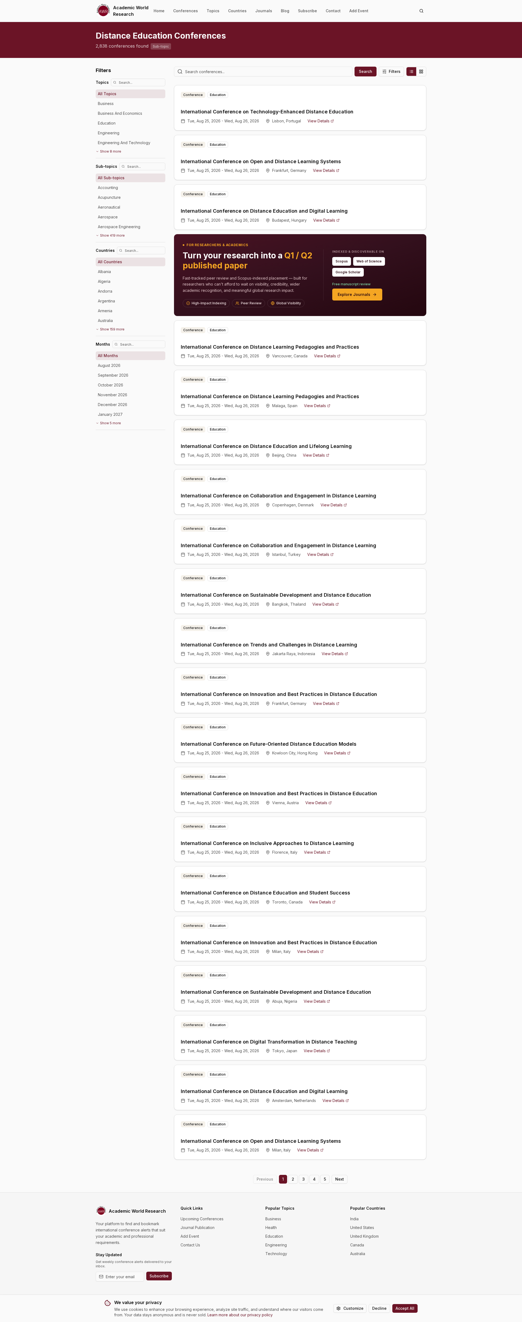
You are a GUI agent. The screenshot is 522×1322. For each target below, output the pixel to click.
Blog (285, 10)
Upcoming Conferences (202, 1218)
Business (273, 1218)
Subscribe (307, 10)
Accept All (405, 1308)
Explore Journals (354, 294)
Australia (357, 1253)
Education (274, 1236)
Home (159, 10)
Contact (333, 10)
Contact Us (190, 1245)
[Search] (421, 11)
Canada (357, 1245)
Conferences (185, 10)
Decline (379, 1308)
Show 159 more (112, 329)
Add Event (358, 10)
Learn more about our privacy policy (240, 1314)
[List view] (411, 71)
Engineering (276, 1245)
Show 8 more (110, 151)
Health (271, 1227)
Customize (353, 1308)
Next (339, 1179)
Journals (263, 10)
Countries (237, 10)
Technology (276, 1253)
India (354, 1218)
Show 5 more (110, 423)
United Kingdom (364, 1236)
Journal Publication (198, 1227)
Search (365, 71)
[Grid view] (421, 71)
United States (362, 1227)
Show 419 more (112, 235)
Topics (213, 10)
